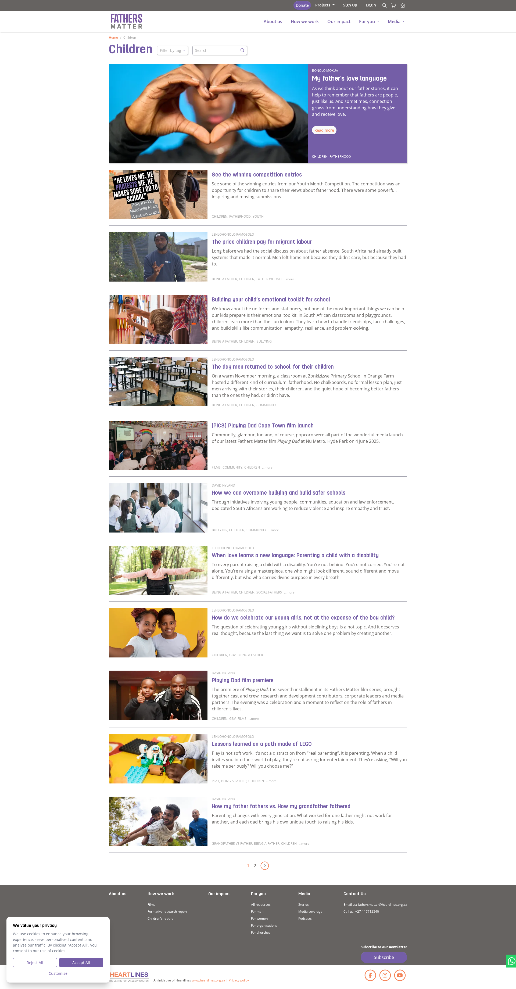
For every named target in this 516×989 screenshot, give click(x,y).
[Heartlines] (129, 977)
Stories (303, 904)
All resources (261, 904)
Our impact (219, 894)
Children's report (160, 918)
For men (257, 911)
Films (151, 904)
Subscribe (384, 957)
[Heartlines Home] (402, 5)
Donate (302, 5)
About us (118, 894)
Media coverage (310, 911)
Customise (58, 973)
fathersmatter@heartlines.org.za (382, 904)
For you (258, 894)
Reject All (35, 962)
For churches (260, 932)
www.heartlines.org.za (208, 980)
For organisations (264, 925)
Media (304, 894)
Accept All (81, 962)
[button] (325, 5)
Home (113, 37)
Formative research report (167, 911)
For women (259, 918)
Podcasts (305, 918)
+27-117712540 (367, 911)
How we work (161, 894)
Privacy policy (239, 980)
